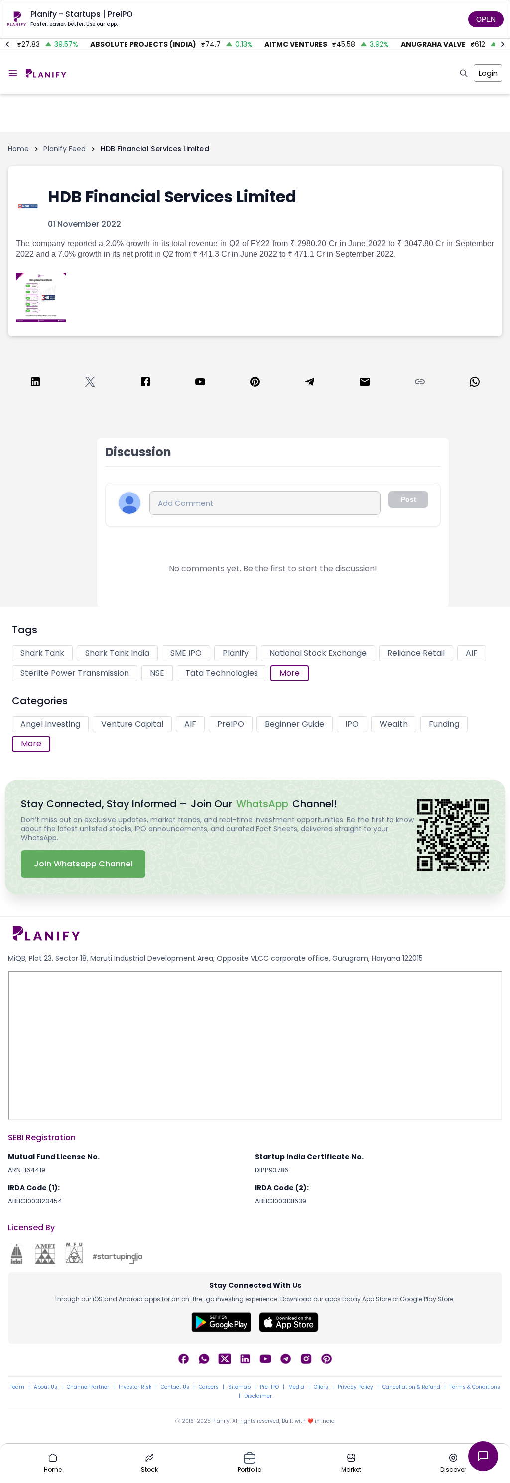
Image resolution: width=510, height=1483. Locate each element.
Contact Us (175, 1387)
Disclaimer (258, 1396)
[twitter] (90, 383)
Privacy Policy (355, 1387)
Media (296, 1387)
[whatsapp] (475, 383)
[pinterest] (255, 383)
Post (408, 499)
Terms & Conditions (475, 1387)
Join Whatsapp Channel (83, 863)
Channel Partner (88, 1387)
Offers (321, 1387)
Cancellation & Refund (411, 1387)
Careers (209, 1387)
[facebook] (145, 383)
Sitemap (239, 1387)
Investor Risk (135, 1387)
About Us (45, 1387)
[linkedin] (35, 383)
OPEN (486, 19)
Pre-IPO (269, 1387)
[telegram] (310, 383)
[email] (365, 383)
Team (17, 1387)
